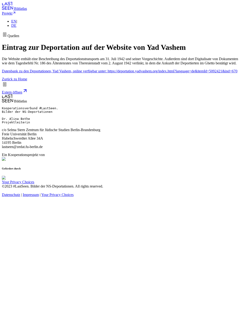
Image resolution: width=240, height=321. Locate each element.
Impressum (31, 195)
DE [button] (13, 25)
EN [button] (13, 21)
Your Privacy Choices (18, 182)
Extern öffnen (12, 92)
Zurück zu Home (14, 79)
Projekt (7, 13)
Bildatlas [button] (20, 9)
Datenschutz (11, 195)
